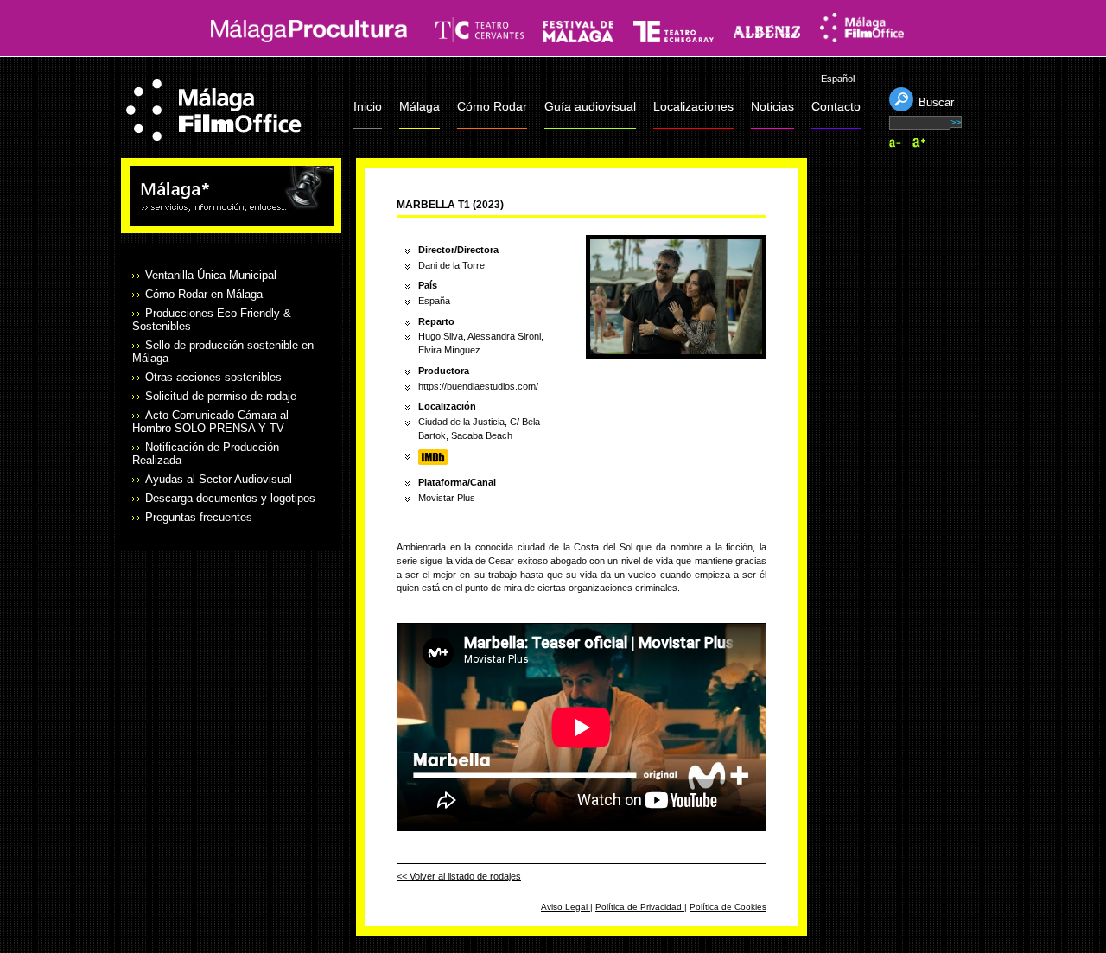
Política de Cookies (728, 907)
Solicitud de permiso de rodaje (220, 396)
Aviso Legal (565, 907)
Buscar (936, 102)
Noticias (772, 106)
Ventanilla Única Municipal (210, 275)
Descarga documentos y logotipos (230, 498)
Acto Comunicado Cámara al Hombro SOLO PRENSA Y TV (210, 422)
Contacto (836, 106)
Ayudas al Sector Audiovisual (218, 479)
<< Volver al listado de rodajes (459, 876)
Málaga (419, 106)
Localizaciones (693, 106)
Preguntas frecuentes (198, 517)
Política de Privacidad (639, 907)
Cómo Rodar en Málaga (204, 294)
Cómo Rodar (492, 106)
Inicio (367, 106)
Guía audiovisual (590, 106)
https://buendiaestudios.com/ (478, 386)
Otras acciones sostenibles (213, 377)
